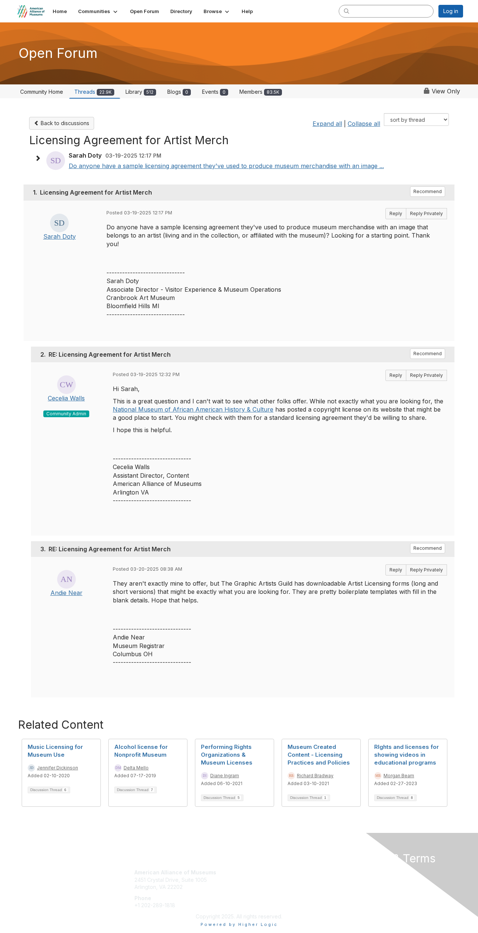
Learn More (256, 887)
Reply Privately (426, 213)
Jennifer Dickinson (57, 768)
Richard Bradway (315, 775)
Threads (93, 92)
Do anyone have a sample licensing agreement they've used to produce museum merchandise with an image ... (226, 166)
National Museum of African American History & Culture (193, 409)
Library (139, 92)
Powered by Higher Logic (239, 924)
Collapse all (364, 123)
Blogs (177, 92)
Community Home (41, 92)
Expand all (327, 123)
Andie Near (66, 592)
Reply (395, 213)
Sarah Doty (59, 236)
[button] (98, 11)
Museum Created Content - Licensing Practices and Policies (319, 754)
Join (247, 872)
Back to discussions (64, 123)
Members (259, 92)
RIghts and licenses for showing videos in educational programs (406, 754)
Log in (450, 11)
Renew (250, 880)
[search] (346, 11)
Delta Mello (136, 768)
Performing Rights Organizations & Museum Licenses (226, 754)
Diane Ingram (224, 775)
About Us (361, 872)
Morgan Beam (399, 775)
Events (214, 92)
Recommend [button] (427, 191)
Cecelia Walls (66, 398)
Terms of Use (366, 880)
